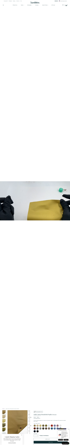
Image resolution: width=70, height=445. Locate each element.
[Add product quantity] (34, 436)
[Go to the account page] (65, 5)
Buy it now (51, 442)
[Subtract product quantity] (37, 436)
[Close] (21, 435)
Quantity (35, 433)
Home (3, 408)
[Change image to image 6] (4, 434)
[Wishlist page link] (62, 5)
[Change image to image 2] (4, 416)
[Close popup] (68, 429)
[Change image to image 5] (4, 429)
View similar (60, 439)
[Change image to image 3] (4, 421)
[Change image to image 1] (4, 412)
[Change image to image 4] (4, 425)
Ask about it (66, 439)
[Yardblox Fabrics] (35, 3)
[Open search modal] (3, 5)
